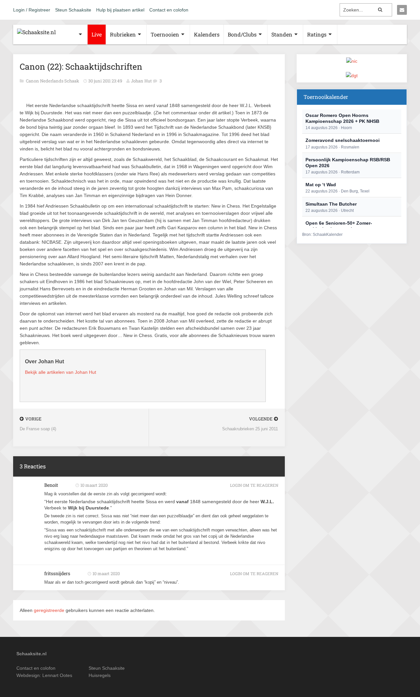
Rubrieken (123, 34)
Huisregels (100, 675)
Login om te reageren (254, 485)
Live (97, 34)
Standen (281, 34)
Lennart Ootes (57, 675)
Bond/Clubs (242, 34)
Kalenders (207, 34)
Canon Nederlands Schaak (53, 81)
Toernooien (165, 34)
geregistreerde (50, 610)
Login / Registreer (31, 9)
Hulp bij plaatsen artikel (120, 9)
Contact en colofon (168, 9)
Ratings (316, 34)
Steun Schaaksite (73, 9)
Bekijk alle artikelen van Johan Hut (60, 372)
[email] (402, 10)
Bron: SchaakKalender (322, 234)
